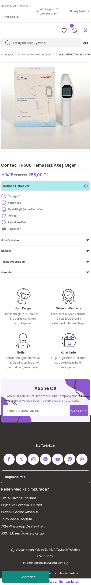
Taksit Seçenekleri (13, 261)
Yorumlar (6, 272)
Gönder (77, 410)
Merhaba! (28, 577)
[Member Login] (85, 30)
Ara (85, 43)
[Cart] (74, 30)
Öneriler (6, 251)
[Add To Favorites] (45, 222)
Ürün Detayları (10, 240)
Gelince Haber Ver (16, 186)
